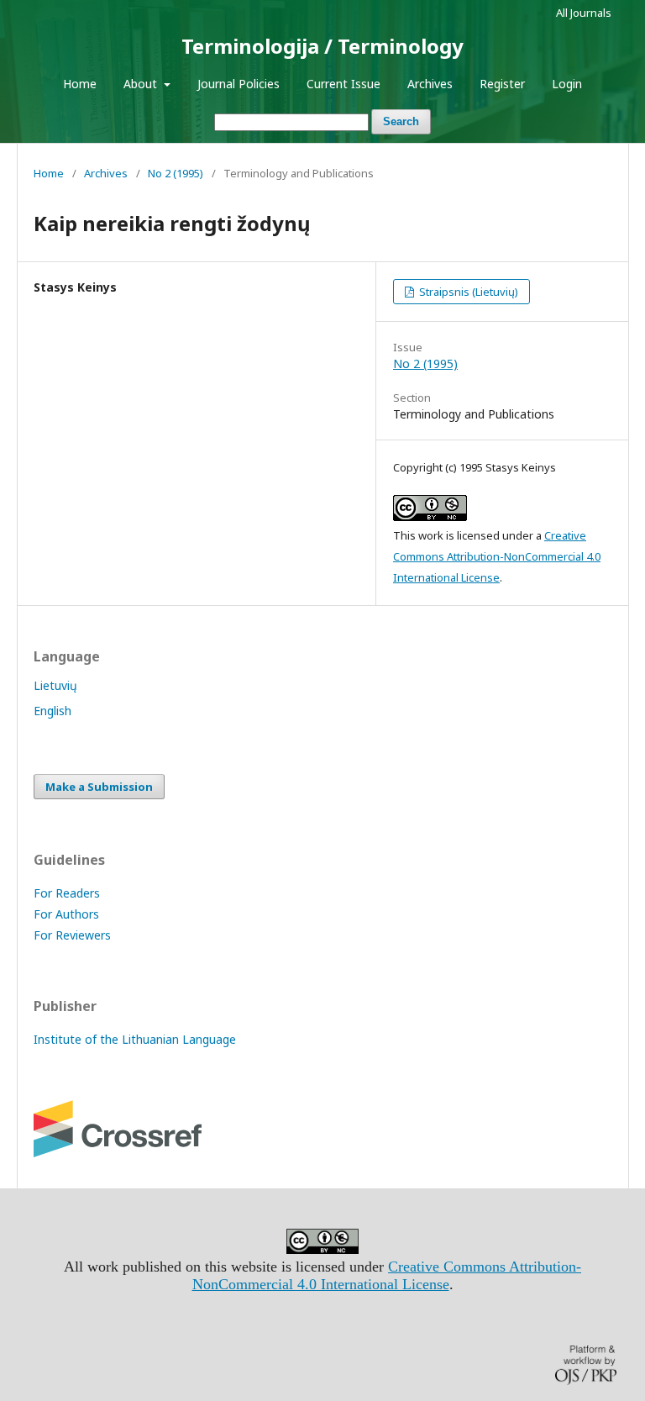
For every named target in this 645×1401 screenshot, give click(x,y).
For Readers (67, 893)
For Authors (66, 914)
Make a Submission (99, 786)
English (52, 711)
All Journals (583, 12)
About (141, 84)
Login (567, 84)
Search (401, 121)
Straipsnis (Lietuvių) (467, 291)
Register (502, 84)
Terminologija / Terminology (322, 46)
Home (80, 84)
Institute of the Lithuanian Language (135, 1039)
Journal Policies (238, 84)
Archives (430, 84)
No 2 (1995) (175, 173)
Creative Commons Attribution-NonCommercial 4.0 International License (496, 556)
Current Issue (343, 84)
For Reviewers (72, 935)
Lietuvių (55, 685)
